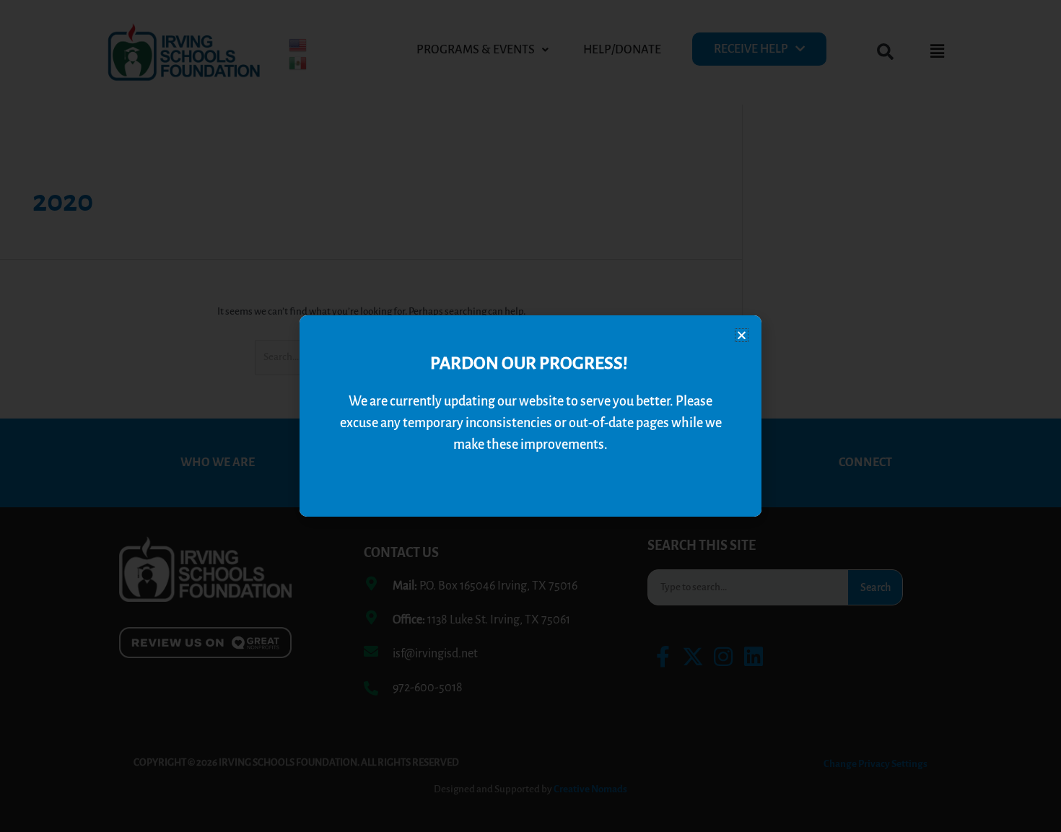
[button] (741, 335)
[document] (530, 416)
